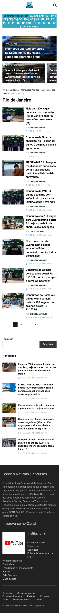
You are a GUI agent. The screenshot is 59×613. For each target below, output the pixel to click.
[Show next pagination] (43, 324)
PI (9, 23)
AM (42, 15)
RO (29, 23)
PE (4, 23)
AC (31, 15)
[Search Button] (55, 5)
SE (49, 23)
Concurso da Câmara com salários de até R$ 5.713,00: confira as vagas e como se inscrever (41, 275)
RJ (18, 23)
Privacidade (8, 564)
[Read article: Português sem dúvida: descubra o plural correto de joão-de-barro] (9, 408)
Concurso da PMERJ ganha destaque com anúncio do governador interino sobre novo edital (41, 196)
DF (10, 19)
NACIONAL (33, 26)
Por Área (44, 596)
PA (47, 19)
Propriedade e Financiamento (17, 567)
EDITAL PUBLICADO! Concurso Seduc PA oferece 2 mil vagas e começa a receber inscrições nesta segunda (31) (35, 389)
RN (23, 23)
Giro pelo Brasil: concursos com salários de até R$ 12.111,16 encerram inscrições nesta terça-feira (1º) (36, 444)
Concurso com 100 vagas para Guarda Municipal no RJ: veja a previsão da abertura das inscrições (41, 221)
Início (4, 89)
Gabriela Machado (38, 127)
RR (34, 23)
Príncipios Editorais (12, 560)
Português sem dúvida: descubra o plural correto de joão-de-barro (36, 406)
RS (39, 23)
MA (26, 19)
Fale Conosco (9, 575)
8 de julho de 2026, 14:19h (39, 185)
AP (47, 15)
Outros (39, 599)
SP (54, 23)
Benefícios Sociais (22, 599)
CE (5, 19)
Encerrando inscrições (10, 296)
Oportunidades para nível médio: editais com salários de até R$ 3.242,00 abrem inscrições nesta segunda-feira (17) (23, 75)
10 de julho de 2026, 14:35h (39, 156)
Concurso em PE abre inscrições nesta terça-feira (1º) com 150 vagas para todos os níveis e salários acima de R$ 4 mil (36, 423)
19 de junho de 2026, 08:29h (39, 317)
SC (44, 23)
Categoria (14, 89)
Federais (31, 596)
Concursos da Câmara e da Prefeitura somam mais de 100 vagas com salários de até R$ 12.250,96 (40, 302)
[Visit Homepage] (29, 5)
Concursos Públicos (30, 89)
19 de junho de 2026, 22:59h (39, 264)
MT (42, 19)
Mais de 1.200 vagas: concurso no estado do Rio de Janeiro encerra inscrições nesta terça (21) (40, 116)
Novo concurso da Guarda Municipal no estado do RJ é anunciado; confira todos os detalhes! (41, 248)
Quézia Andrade (37, 231)
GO (20, 19)
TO (23, 26)
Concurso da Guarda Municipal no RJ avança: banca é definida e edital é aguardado (41, 142)
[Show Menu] (4, 5)
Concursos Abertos (26, 592)
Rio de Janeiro (17, 93)
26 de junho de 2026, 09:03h (39, 210)
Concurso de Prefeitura (11, 110)
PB (52, 19)
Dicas (5, 599)
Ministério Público (13, 163)
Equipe (6, 571)
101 (36, 324)
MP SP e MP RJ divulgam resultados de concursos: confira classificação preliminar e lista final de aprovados (41, 169)
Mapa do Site (9, 578)
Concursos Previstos (10, 217)
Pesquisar (7, 338)
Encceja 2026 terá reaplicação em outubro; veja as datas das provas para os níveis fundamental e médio (37, 368)
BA (52, 15)
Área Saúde (11, 44)
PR (13, 23)
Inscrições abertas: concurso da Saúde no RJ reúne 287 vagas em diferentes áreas (24, 52)
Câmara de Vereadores (10, 271)
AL (37, 15)
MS (37, 19)
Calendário (7, 592)
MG (31, 19)
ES (15, 19)
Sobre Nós (32, 549)
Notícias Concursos (21, 483)
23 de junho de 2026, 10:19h (39, 235)
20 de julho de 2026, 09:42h (39, 131)
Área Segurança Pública (12, 138)
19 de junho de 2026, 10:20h (39, 289)
